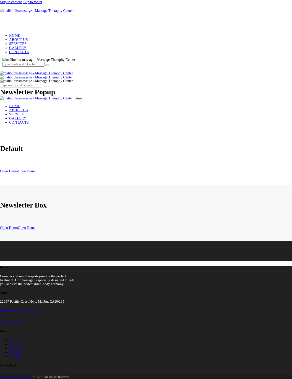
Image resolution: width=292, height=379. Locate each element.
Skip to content (11, 2)
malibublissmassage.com (15, 377)
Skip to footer (32, 2)
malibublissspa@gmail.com (19, 310)
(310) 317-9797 (11, 322)
